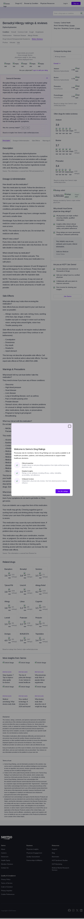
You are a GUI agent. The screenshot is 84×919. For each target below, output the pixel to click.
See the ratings (63, 491)
